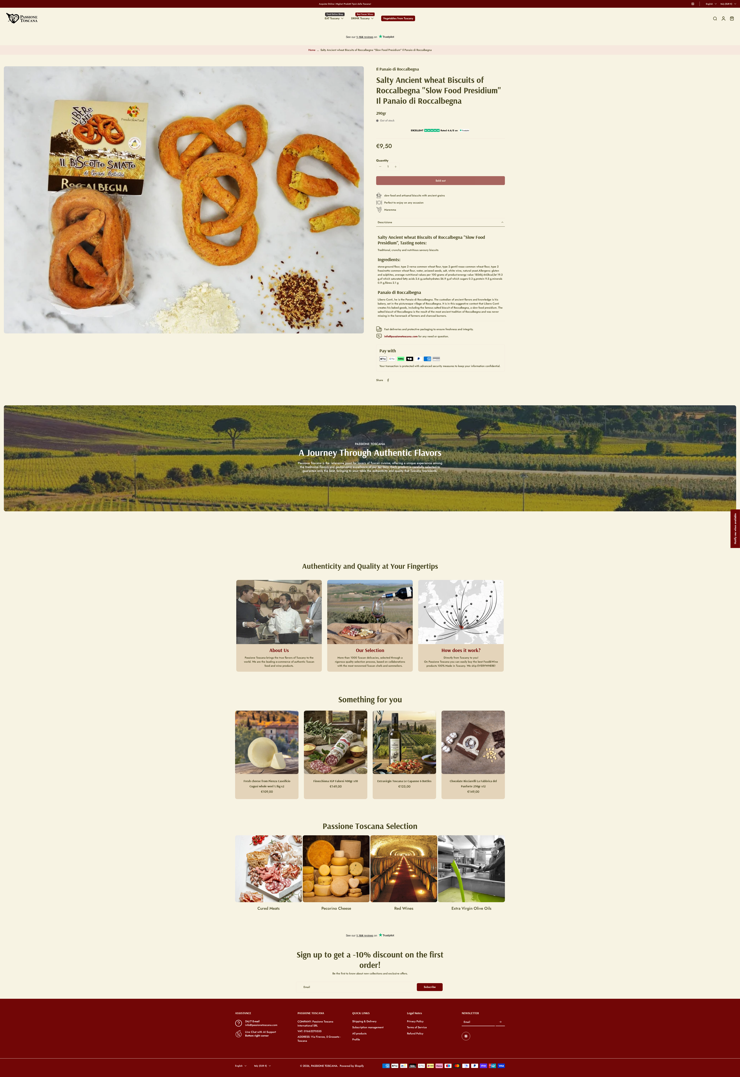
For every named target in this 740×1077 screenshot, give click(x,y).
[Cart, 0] (732, 18)
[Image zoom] (184, 199)
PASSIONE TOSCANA (324, 1066)
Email (467, 1022)
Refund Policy (415, 1033)
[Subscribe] (500, 1022)
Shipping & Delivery (364, 1021)
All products (359, 1033)
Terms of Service (417, 1027)
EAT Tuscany (332, 18)
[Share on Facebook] (388, 380)
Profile (356, 1039)
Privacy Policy (415, 1021)
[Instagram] (693, 4)
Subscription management (367, 1027)
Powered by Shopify (352, 1066)
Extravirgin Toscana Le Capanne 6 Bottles (404, 781)
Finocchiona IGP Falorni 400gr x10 (335, 781)
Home (311, 50)
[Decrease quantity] (380, 166)
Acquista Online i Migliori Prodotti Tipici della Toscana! (345, 3)
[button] (440, 180)
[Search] (715, 18)
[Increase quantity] (395, 167)
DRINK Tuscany (360, 18)
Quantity (382, 160)
